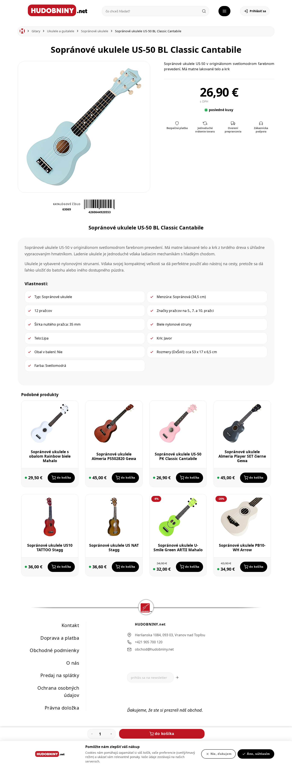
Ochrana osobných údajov (58, 691)
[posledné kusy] (26, 478)
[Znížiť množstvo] (92, 734)
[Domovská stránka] (22, 31)
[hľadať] (204, 11)
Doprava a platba (59, 638)
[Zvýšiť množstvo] (111, 734)
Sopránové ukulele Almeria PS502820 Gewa (114, 456)
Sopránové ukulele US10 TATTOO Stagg (49, 547)
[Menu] (224, 11)
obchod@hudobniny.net (154, 649)
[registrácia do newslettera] (177, 677)
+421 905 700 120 (148, 642)
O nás (72, 663)
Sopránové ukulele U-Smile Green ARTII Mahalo (178, 547)
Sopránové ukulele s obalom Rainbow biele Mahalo (50, 456)
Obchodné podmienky (54, 650)
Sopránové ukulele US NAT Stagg (114, 547)
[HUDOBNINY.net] (57, 10)
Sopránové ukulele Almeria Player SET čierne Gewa (242, 456)
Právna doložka (62, 708)
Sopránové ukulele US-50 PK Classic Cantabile (178, 456)
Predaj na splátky (59, 675)
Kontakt (70, 625)
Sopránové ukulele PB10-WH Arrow (242, 547)
